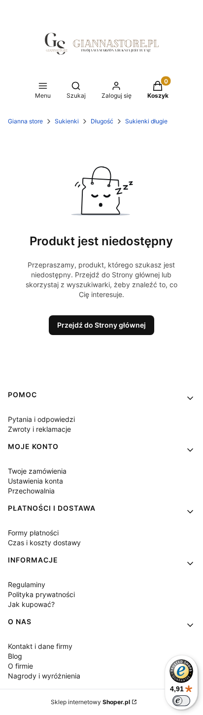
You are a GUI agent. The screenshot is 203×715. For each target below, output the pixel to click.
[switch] (181, 700)
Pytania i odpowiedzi (41, 419)
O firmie (20, 666)
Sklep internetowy (90, 702)
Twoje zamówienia (37, 471)
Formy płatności (33, 532)
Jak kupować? (31, 604)
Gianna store (25, 121)
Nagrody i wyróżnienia (44, 676)
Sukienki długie (146, 121)
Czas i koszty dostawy (44, 542)
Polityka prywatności (41, 594)
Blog (15, 656)
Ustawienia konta (35, 481)
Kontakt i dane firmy (40, 646)
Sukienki (67, 121)
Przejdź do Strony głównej (101, 325)
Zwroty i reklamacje (39, 429)
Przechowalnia (31, 491)
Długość (102, 121)
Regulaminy (26, 584)
